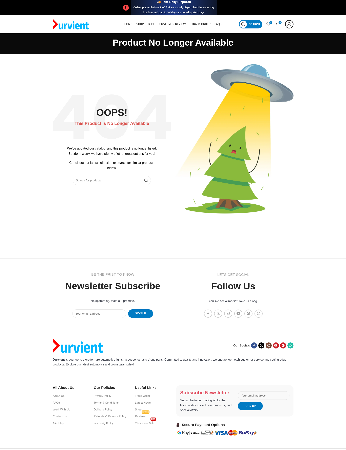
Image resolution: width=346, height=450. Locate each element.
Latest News (143, 402)
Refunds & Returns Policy (110, 416)
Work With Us (61, 409)
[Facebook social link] (208, 314)
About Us (58, 395)
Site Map (58, 423)
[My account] (289, 24)
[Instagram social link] (228, 314)
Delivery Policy (103, 409)
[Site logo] (71, 24)
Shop (138, 409)
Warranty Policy (104, 423)
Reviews (142, 415)
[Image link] (78, 345)
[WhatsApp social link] (259, 314)
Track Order (142, 395)
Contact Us (60, 416)
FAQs (56, 402)
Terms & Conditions (106, 402)
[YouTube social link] (238, 314)
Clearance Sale (145, 422)
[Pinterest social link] (248, 314)
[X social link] (218, 314)
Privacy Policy (102, 395)
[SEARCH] (146, 180)
